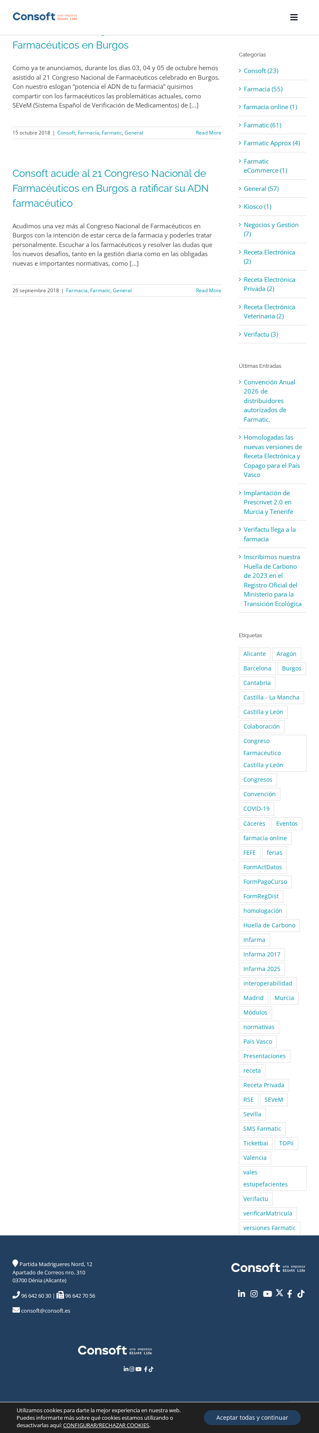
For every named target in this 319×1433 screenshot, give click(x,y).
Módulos (255, 1012)
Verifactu (255, 1199)
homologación (262, 911)
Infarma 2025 (261, 969)
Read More (208, 132)
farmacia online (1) (270, 107)
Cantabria (257, 683)
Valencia (255, 1158)
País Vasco (257, 1041)
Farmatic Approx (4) (272, 143)
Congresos (257, 779)
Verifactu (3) (261, 334)
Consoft (66, 132)
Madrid (253, 998)
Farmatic (112, 132)
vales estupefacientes (265, 1178)
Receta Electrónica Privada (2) (269, 284)
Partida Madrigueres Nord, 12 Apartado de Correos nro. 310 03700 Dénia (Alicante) (52, 1272)
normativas (259, 1027)
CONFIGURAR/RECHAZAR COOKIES (106, 1425)
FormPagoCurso (265, 881)
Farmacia (88, 132)
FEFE (249, 852)
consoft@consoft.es (45, 1310)
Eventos (287, 823)
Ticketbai (255, 1143)
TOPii (286, 1143)
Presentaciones (264, 1056)
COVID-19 (256, 808)
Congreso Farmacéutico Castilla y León (263, 753)
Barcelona (257, 668)
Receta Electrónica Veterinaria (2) (269, 311)
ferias (274, 852)
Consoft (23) (261, 70)
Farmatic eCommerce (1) (265, 166)
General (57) (261, 188)
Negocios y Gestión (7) (271, 229)
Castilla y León (263, 712)
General (134, 132)
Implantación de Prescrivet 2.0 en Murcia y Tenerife (268, 502)
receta (252, 1070)
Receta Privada (264, 1085)
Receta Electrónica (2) (269, 257)
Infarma (254, 940)
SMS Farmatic (262, 1128)
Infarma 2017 (261, 954)
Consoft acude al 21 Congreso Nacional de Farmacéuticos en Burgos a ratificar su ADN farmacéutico (110, 188)
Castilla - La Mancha (271, 697)
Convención (259, 794)
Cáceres (254, 823)
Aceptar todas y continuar (252, 1417)
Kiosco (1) (257, 206)
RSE (248, 1099)
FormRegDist (261, 896)
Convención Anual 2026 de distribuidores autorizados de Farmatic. (269, 400)
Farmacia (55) (263, 89)
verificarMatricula (267, 1213)
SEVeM (274, 1099)
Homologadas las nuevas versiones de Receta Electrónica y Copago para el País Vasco (273, 456)
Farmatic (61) (262, 125)
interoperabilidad (267, 983)
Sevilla (252, 1114)
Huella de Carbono (269, 925)
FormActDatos (262, 867)
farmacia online (265, 838)
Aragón (287, 654)
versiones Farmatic (269, 1228)
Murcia (284, 998)
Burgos (292, 668)
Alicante (254, 654)
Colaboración (261, 726)
